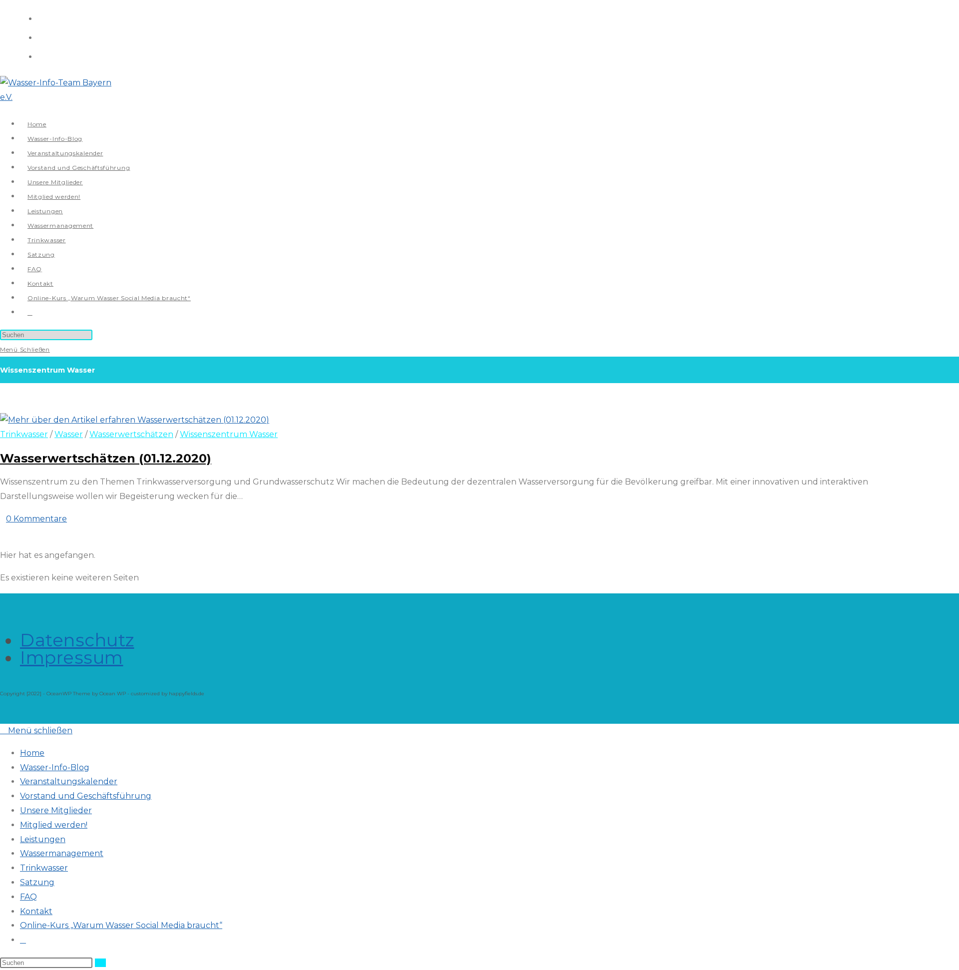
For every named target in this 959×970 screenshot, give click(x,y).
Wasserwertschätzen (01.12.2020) (105, 458)
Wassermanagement (61, 853)
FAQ (28, 897)
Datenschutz (77, 640)
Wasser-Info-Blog (54, 767)
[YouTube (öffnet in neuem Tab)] (41, 55)
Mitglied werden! (53, 825)
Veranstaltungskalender (68, 781)
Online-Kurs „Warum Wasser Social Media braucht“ (121, 925)
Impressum (71, 657)
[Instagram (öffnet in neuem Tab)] (41, 36)
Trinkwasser (24, 434)
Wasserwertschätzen (131, 434)
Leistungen (42, 839)
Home (32, 753)
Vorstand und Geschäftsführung (85, 796)
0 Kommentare (36, 518)
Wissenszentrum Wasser (229, 434)
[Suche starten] (100, 963)
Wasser (68, 434)
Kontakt (36, 911)
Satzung (37, 882)
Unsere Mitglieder (56, 810)
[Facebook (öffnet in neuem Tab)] (41, 17)
